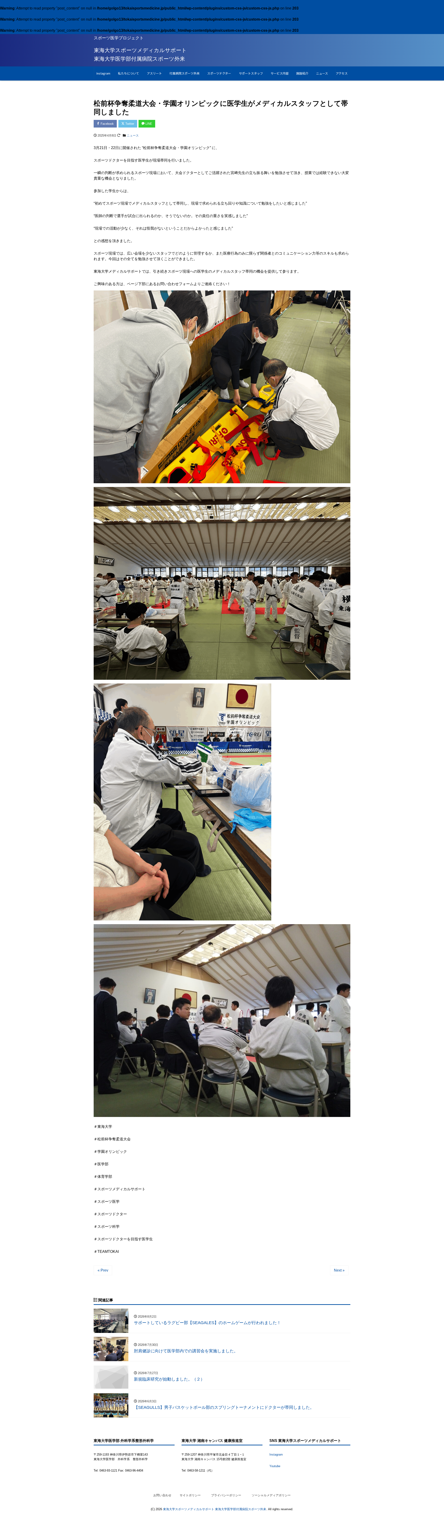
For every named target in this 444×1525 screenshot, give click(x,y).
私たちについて (128, 73)
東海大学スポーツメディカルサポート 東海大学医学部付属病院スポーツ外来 (214, 1509)
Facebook (107, 123)
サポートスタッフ (251, 73)
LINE (148, 123)
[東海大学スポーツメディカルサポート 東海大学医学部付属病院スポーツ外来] (140, 54)
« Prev (103, 1270)
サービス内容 (280, 73)
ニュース (322, 73)
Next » (339, 1270)
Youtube (274, 1466)
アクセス (342, 73)
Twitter (129, 123)
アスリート (154, 73)
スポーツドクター (219, 73)
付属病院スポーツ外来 (185, 73)
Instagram (103, 73)
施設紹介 (302, 73)
